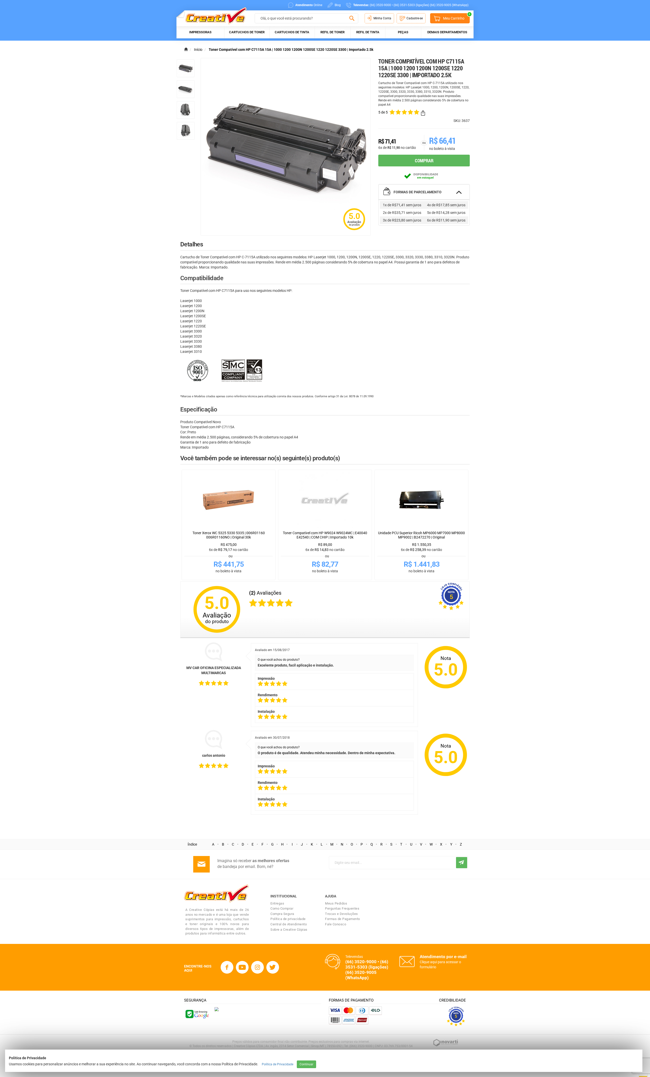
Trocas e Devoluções (341, 914)
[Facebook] (227, 967)
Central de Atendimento (288, 924)
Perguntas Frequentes (342, 908)
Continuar (306, 1064)
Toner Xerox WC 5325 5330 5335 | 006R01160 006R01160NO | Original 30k (228, 535)
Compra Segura (282, 914)
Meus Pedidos (336, 903)
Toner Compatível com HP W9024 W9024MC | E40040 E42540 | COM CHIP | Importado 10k (325, 535)
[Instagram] (257, 967)
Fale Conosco (335, 924)
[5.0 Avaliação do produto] (354, 231)
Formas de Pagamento (342, 919)
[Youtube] (242, 967)
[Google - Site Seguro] (196, 1014)
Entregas (277, 903)
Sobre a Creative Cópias (288, 929)
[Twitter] (272, 967)
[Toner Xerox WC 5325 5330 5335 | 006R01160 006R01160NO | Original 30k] (228, 500)
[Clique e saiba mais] (217, 1009)
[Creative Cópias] (213, 15)
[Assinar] (461, 862)
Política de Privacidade (277, 1064)
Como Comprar (281, 908)
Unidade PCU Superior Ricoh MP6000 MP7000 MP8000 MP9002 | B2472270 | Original (421, 535)
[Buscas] (351, 18)
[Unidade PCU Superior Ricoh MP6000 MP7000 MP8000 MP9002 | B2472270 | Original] (421, 500)
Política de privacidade (288, 919)
